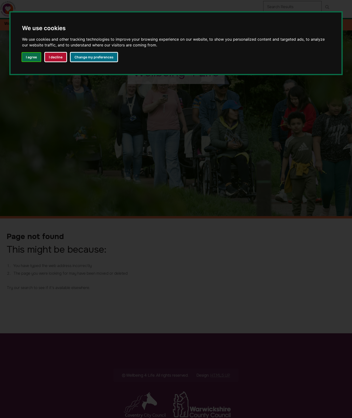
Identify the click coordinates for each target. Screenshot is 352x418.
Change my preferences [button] (94, 57)
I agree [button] (31, 57)
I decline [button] (55, 57)
